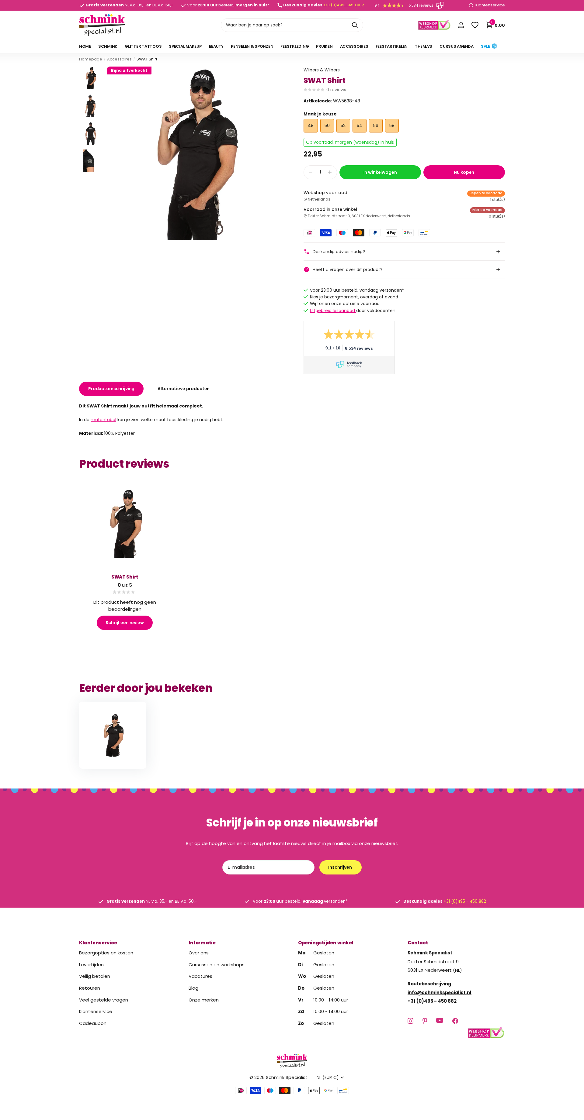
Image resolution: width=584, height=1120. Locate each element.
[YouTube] (439, 1021)
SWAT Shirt (124, 577)
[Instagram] (410, 1021)
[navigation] (90, 78)
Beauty (216, 46)
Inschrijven (340, 867)
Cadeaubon (92, 1023)
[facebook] (455, 1021)
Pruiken (324, 46)
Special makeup (185, 46)
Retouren (89, 988)
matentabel (103, 419)
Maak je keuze (320, 114)
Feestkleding (294, 46)
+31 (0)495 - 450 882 (343, 5)
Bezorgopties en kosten (106, 953)
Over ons (199, 953)
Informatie (202, 943)
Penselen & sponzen (252, 46)
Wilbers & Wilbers (322, 70)
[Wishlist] (474, 25)
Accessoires (354, 46)
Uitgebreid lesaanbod (333, 310)
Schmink (107, 46)
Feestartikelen (392, 46)
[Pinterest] (424, 1021)
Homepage (90, 59)
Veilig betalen (94, 976)
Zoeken (354, 25)
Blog (193, 988)
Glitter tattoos (143, 46)
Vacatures (200, 976)
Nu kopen (464, 172)
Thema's (423, 46)
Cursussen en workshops (217, 964)
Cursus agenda (457, 46)
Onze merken (204, 1000)
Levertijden (91, 964)
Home (85, 46)
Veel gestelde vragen (103, 1000)
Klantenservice (98, 943)
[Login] (461, 25)
